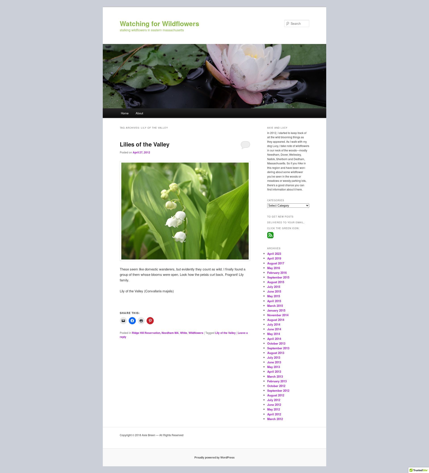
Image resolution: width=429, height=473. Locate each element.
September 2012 (278, 390)
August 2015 (275, 282)
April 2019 (274, 258)
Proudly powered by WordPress (214, 457)
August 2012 (275, 395)
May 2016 (273, 268)
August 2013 (275, 353)
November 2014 (277, 315)
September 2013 (278, 348)
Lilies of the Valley (144, 144)
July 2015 (273, 287)
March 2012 (275, 419)
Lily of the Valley (225, 333)
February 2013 (277, 381)
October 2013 (276, 343)
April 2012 (274, 414)
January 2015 (276, 310)
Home (124, 113)
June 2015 (274, 291)
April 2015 (274, 301)
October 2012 (276, 386)
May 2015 (273, 296)
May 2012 (273, 409)
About (139, 113)
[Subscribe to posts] (270, 237)
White (183, 333)
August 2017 (275, 263)
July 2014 (273, 324)
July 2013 (273, 357)
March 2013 (275, 376)
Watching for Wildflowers (159, 23)
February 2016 (277, 272)
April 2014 (274, 339)
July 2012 (273, 400)
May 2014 (273, 334)
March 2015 (275, 305)
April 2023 (274, 253)
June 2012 (274, 404)
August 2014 (275, 320)
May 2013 (273, 367)
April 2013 (274, 371)
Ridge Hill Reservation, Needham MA (155, 333)
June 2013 (274, 362)
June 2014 (274, 329)
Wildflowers (196, 333)
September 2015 (278, 277)
